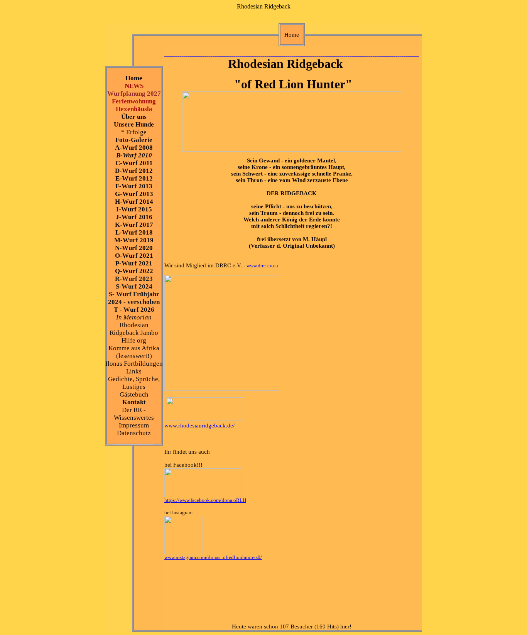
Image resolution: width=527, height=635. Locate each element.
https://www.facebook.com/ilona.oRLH (205, 500)
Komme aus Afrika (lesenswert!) (133, 352)
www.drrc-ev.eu (261, 266)
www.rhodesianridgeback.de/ (199, 425)
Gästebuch (134, 394)
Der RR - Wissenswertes (134, 413)
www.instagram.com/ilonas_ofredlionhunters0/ (213, 557)
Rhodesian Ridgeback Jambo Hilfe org (134, 332)
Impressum (134, 425)
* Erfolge (134, 132)
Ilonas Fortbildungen (134, 363)
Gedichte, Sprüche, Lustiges (134, 382)
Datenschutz (134, 433)
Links (134, 371)
